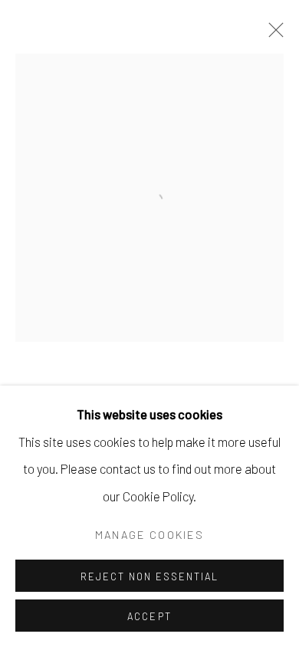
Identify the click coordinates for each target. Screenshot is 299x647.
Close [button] (272, 34)
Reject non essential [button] (149, 576)
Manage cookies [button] (149, 534)
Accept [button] (149, 616)
